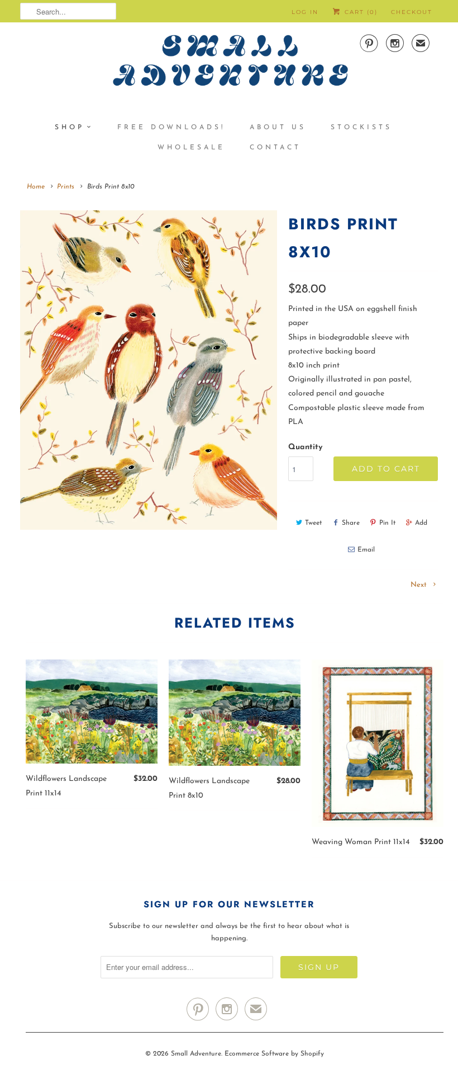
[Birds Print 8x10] (148, 370)
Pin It (387, 523)
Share (351, 523)
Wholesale (191, 147)
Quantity (305, 447)
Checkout (411, 12)
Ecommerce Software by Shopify (274, 1054)
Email (366, 550)
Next (420, 584)
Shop (69, 127)
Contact (275, 147)
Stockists (361, 127)
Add (421, 523)
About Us (278, 127)
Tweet (313, 523)
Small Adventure (196, 1054)
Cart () (360, 12)
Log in (305, 12)
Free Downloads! (171, 127)
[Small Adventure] (229, 64)
